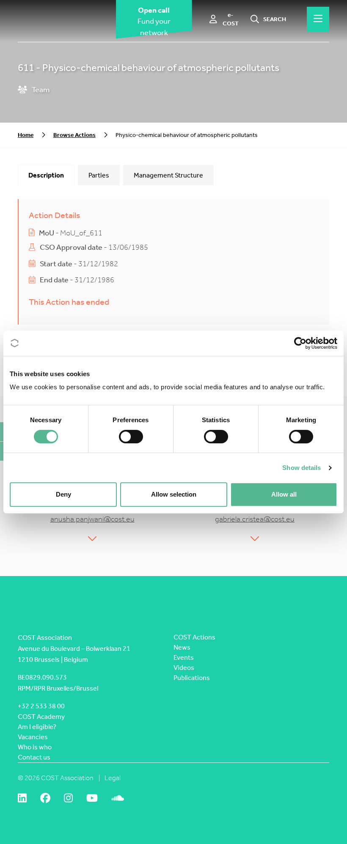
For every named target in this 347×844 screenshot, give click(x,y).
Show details (301, 467)
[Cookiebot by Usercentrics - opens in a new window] (300, 343)
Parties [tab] (98, 175)
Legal (113, 778)
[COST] (60, 19)
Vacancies (33, 737)
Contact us (34, 757)
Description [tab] (46, 175)
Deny (63, 494)
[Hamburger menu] (318, 19)
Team (40, 89)
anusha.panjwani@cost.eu (92, 519)
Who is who (35, 747)
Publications (192, 678)
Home (25, 135)
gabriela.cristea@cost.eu (255, 519)
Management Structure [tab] (168, 175)
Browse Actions (74, 135)
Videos (184, 668)
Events (184, 657)
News (182, 647)
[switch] (131, 436)
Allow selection (173, 494)
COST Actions (194, 637)
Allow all (284, 494)
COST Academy (41, 717)
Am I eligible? (37, 727)
